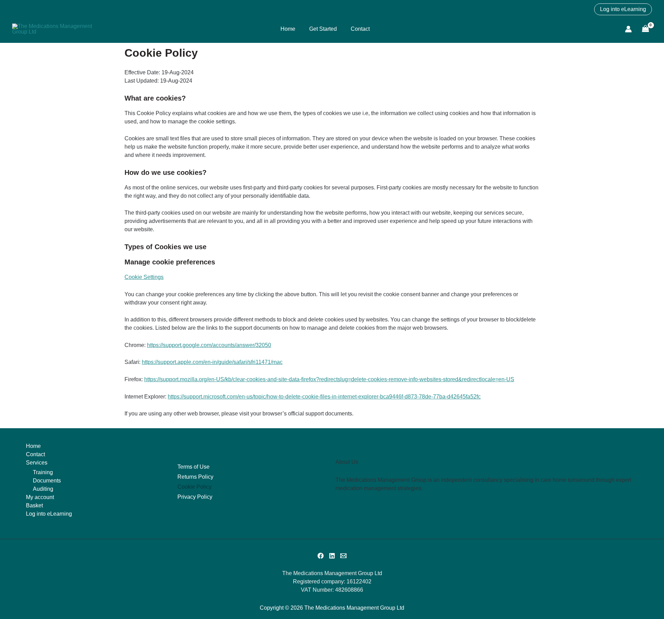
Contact (360, 29)
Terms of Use (193, 467)
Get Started (323, 29)
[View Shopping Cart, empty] (645, 28)
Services (36, 463)
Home (287, 29)
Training (43, 472)
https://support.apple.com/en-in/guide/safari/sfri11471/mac (212, 362)
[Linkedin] (332, 556)
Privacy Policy (194, 497)
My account (40, 497)
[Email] (343, 556)
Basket (34, 505)
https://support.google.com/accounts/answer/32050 (209, 345)
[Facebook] (320, 556)
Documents (47, 481)
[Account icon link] (628, 29)
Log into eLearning (49, 514)
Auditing (43, 489)
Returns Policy (195, 477)
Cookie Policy (194, 487)
